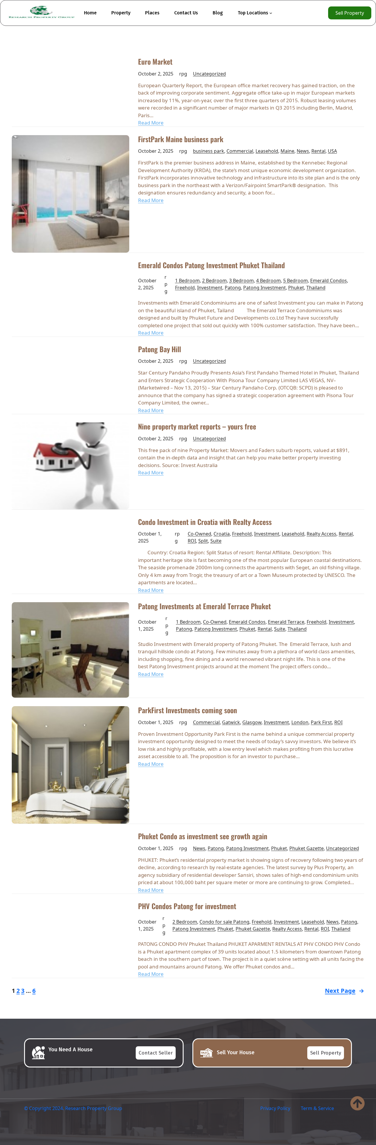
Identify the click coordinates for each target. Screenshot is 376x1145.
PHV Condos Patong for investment (187, 906)
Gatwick (231, 722)
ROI (192, 541)
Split (203, 541)
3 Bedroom (241, 280)
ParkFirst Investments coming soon (187, 710)
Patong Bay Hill (159, 349)
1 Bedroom (187, 280)
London (299, 722)
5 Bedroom (295, 280)
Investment (209, 287)
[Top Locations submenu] (270, 12)
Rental (318, 151)
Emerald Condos (328, 280)
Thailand (315, 287)
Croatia (222, 533)
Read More (151, 122)
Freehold (185, 287)
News (303, 151)
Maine (287, 151)
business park (208, 151)
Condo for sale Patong (224, 922)
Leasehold (267, 151)
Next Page (344, 991)
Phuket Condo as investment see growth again (202, 836)
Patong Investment (264, 287)
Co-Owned (199, 533)
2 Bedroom (214, 280)
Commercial (239, 151)
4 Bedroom (268, 280)
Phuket (296, 287)
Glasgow (251, 722)
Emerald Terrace (286, 622)
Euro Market (155, 62)
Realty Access (321, 533)
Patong (233, 287)
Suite (215, 541)
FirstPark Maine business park (180, 139)
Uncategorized (209, 73)
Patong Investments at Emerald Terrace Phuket (204, 606)
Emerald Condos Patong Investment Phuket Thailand (211, 265)
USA (332, 151)
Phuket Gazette (306, 848)
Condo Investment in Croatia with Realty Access (205, 522)
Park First (321, 722)
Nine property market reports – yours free (197, 426)
